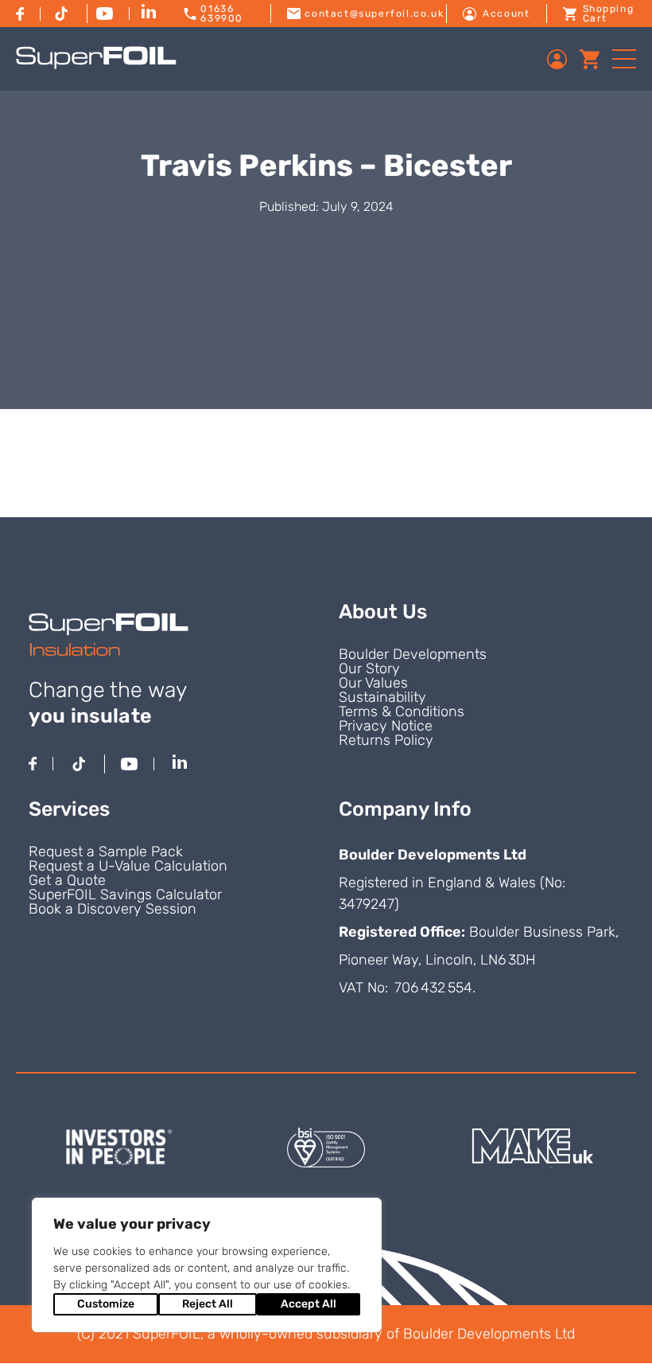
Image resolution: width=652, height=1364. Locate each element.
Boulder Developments (413, 654)
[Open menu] (624, 58)
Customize (105, 1304)
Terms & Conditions (401, 711)
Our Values (373, 683)
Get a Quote (67, 880)
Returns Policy (386, 740)
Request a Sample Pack (106, 851)
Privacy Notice (386, 726)
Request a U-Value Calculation (128, 866)
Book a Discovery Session (112, 909)
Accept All (308, 1304)
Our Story (369, 668)
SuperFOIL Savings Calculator (125, 894)
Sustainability (382, 697)
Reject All (207, 1304)
